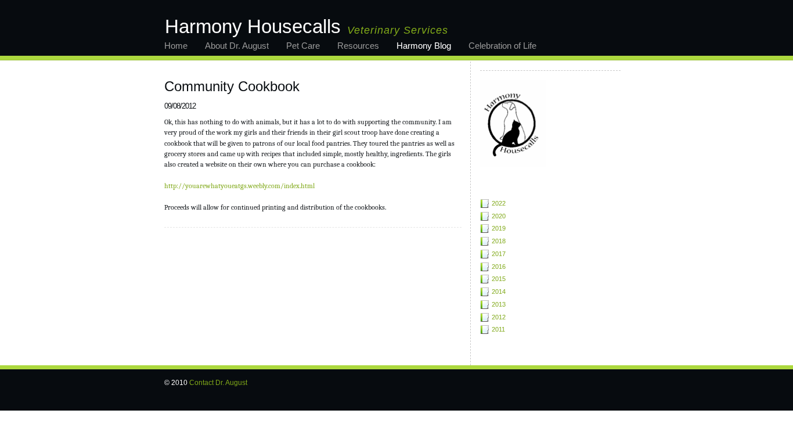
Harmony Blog (423, 46)
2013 (499, 304)
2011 (498, 329)
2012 (499, 317)
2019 (499, 228)
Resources (358, 46)
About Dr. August (237, 46)
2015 (499, 278)
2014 (499, 291)
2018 (499, 241)
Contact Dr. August (218, 382)
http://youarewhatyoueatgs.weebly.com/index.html (239, 186)
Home (176, 46)
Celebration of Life (502, 46)
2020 (499, 216)
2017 (499, 253)
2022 (499, 203)
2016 (499, 266)
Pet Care (303, 46)
